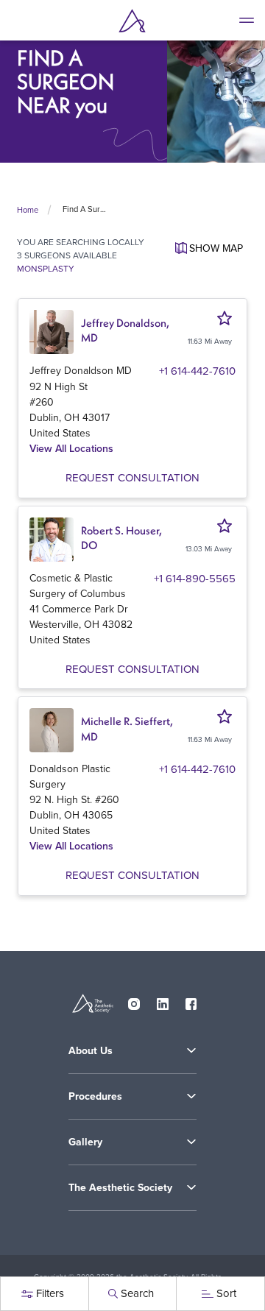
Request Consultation (132, 477)
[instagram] (134, 1001)
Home (27, 210)
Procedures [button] (95, 1096)
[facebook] (191, 1001)
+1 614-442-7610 (197, 370)
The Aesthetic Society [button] (120, 1187)
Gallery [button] (85, 1141)
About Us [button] (90, 1050)
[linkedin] (163, 1001)
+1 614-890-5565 (195, 578)
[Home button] (132, 20)
